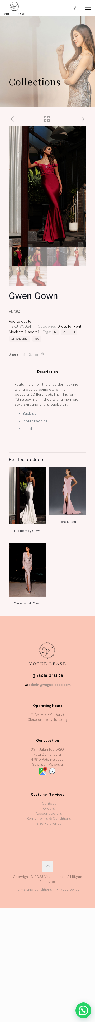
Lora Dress (67, 522)
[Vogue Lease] (14, 8)
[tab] (47, 372)
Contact (49, 803)
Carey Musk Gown (27, 603)
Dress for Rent (70, 326)
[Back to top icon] (47, 866)
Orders (49, 808)
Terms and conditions (34, 889)
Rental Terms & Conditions (49, 818)
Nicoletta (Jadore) (24, 332)
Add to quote (20, 321)
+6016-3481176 (49, 676)
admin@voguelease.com (49, 685)
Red (37, 339)
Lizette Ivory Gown (27, 531)
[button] (83, 1010)
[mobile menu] (87, 7)
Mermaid (69, 332)
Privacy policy (67, 889)
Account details (49, 813)
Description (47, 372)
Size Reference (48, 823)
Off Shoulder (19, 339)
